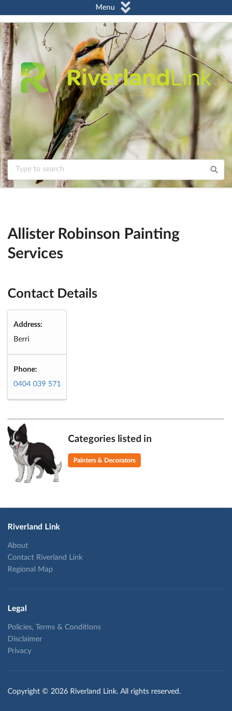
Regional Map (30, 569)
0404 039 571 (37, 384)
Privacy (19, 651)
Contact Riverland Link (45, 557)
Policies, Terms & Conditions (54, 627)
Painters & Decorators (104, 460)
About (18, 545)
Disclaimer (25, 639)
